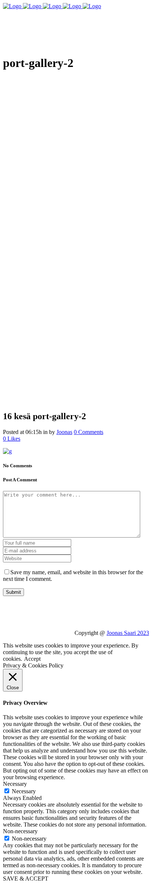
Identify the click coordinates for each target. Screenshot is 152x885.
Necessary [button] (15, 784)
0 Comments (88, 432)
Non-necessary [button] (20, 831)
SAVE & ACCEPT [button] (25, 878)
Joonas (64, 432)
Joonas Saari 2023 (128, 633)
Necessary (24, 791)
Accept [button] (32, 659)
